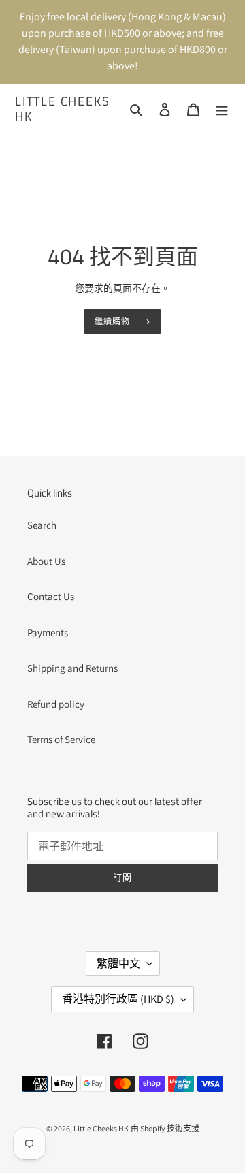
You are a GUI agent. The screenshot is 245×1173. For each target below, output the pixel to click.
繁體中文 (118, 963)
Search (41, 524)
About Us (46, 560)
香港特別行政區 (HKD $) (118, 999)
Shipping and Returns (72, 667)
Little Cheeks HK (62, 108)
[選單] (222, 108)
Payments (47, 632)
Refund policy (55, 704)
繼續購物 (112, 321)
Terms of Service (61, 739)
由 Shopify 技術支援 (165, 1128)
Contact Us (50, 596)
